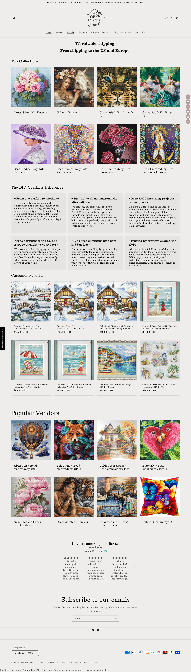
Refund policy (52, 662)
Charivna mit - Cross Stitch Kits (114, 523)
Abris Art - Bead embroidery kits (25, 467)
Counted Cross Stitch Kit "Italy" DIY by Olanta (115, 385)
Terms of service (80, 662)
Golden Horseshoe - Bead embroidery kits (114, 467)
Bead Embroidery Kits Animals (72, 170)
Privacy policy (66, 662)
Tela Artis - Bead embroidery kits (68, 467)
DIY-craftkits (22, 662)
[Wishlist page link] (166, 18)
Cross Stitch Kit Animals (117, 112)
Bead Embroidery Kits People (29, 170)
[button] (14, 18)
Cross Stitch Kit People (158, 112)
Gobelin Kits (65, 112)
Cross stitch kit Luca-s (72, 521)
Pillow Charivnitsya (155, 521)
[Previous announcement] (12, 2)
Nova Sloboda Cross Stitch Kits (27, 523)
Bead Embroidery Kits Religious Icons (157, 170)
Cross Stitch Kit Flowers (30, 112)
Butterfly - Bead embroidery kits (153, 467)
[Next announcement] (179, 2)
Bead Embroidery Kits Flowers (115, 170)
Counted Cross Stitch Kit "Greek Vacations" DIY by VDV (158, 385)
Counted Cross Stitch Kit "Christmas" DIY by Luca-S (27, 327)
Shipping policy (96, 662)
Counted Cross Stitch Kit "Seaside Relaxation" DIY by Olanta (159, 327)
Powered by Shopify (37, 662)
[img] (95, 547)
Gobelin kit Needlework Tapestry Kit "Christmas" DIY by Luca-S (116, 327)
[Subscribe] (116, 619)
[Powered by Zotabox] (188, 121)
